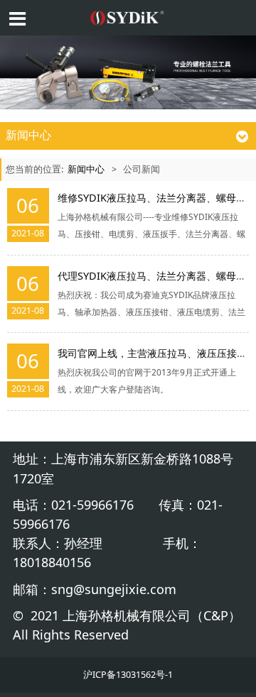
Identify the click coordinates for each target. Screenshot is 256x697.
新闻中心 (86, 169)
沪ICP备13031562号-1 (128, 675)
